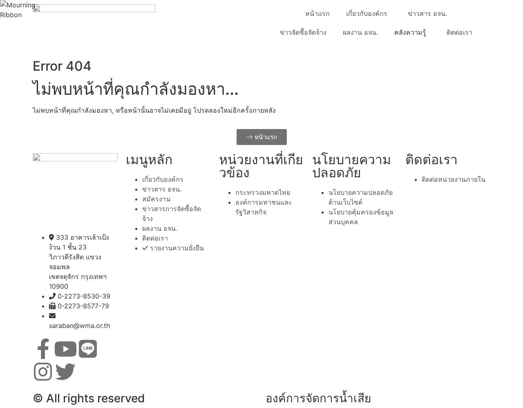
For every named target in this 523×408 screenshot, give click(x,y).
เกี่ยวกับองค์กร (366, 13)
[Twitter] (65, 371)
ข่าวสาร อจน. (427, 13)
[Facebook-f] (43, 349)
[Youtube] (65, 349)
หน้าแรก (317, 13)
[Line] (88, 349)
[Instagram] (43, 371)
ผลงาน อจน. (360, 32)
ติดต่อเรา (459, 32)
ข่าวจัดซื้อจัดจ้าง (303, 32)
